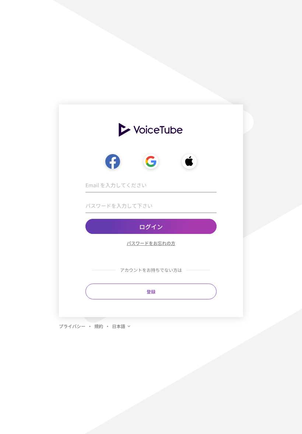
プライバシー (72, 326)
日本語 (118, 326)
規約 (98, 326)
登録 (151, 291)
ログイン (151, 226)
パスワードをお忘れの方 (151, 243)
